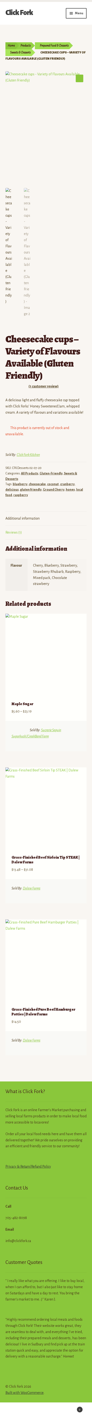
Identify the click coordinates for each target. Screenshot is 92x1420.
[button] (79, 78)
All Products (29, 473)
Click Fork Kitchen (28, 455)
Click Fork (19, 12)
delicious (12, 489)
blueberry (20, 484)
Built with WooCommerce (24, 1393)
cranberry (67, 484)
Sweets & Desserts (20, 52)
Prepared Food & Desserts (54, 45)
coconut (53, 484)
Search (46, 1412)
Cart (70, 1408)
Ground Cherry (53, 489)
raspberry (20, 495)
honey (70, 489)
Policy (46, 1166)
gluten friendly (31, 489)
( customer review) (44, 386)
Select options (77, 743)
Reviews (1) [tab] (13, 532)
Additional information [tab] (22, 518)
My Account (15, 1412)
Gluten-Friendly (51, 473)
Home (11, 45)
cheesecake (37, 484)
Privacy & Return (17, 1166)
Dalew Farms (31, 888)
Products (26, 45)
